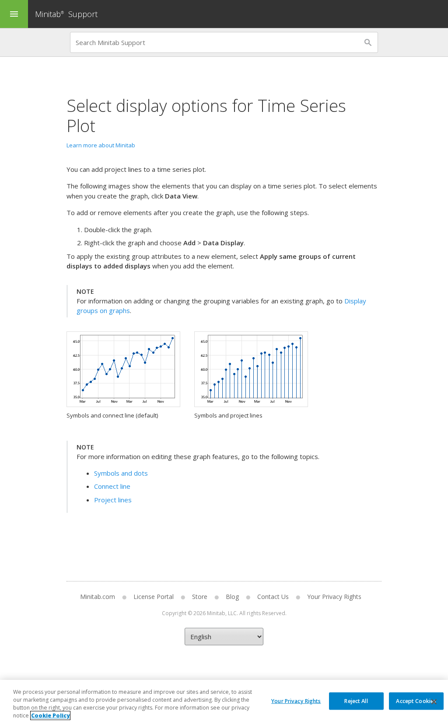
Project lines (113, 499)
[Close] (434, 701)
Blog (232, 596)
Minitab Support (66, 14)
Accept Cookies (416, 700)
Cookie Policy (50, 715)
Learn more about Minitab (100, 145)
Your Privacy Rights (296, 700)
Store (199, 596)
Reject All (356, 700)
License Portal (153, 596)
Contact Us (273, 596)
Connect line (112, 486)
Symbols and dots (121, 473)
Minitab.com (97, 596)
